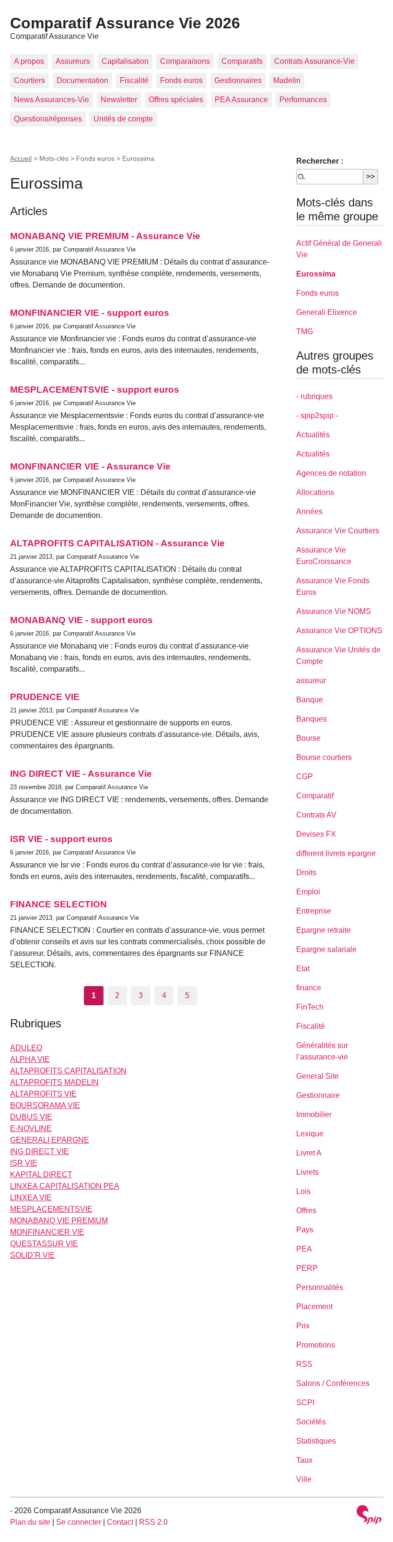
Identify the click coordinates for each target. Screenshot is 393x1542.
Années (309, 511)
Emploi (308, 892)
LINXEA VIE (31, 1197)
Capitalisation (125, 61)
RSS (304, 1364)
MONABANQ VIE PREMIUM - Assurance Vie (105, 236)
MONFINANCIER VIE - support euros (89, 313)
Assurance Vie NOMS (333, 611)
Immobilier (314, 1114)
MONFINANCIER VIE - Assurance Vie (90, 466)
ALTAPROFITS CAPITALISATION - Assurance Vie (117, 543)
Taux (304, 1460)
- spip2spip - (317, 415)
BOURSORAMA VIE (45, 1105)
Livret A (309, 1153)
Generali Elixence (326, 312)
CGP (304, 776)
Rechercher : (319, 161)
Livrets (307, 1172)
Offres (306, 1210)
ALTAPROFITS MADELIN (54, 1082)
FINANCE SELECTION (58, 904)
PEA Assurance (241, 100)
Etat (303, 968)
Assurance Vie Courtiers (337, 531)
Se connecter (78, 1522)
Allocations (315, 492)
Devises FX (316, 834)
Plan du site (30, 1522)
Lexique (310, 1134)
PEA (304, 1249)
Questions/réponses (48, 119)
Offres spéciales (176, 100)
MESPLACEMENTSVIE (51, 1209)
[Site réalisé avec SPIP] (369, 1516)
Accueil (21, 158)
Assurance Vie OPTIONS (339, 630)
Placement (314, 1306)
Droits (306, 872)
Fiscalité (134, 80)
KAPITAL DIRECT (41, 1174)
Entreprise (313, 911)
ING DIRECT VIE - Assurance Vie (81, 774)
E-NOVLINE (31, 1128)
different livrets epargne (336, 853)
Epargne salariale (326, 949)
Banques (311, 719)
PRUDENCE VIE (45, 697)
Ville (304, 1479)
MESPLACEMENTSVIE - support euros (94, 390)
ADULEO (26, 1048)
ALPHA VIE (30, 1059)
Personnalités (319, 1287)
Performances (303, 100)
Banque (309, 700)
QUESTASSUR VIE (44, 1244)
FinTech (310, 1007)
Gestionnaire (318, 1095)
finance (308, 988)
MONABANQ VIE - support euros (81, 620)
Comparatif (315, 796)
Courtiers (29, 80)
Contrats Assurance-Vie (314, 61)
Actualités (313, 435)
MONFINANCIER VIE (47, 1232)
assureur (311, 680)
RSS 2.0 (153, 1522)
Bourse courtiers (324, 757)
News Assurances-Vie (51, 100)
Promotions (315, 1345)
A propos (29, 61)
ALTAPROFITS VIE (43, 1094)
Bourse (308, 738)
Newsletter (119, 100)
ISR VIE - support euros (61, 839)
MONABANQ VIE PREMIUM (59, 1221)
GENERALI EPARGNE (49, 1140)
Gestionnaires (238, 80)
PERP (307, 1268)
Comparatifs (242, 61)
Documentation (82, 80)
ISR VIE (23, 1163)
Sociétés (311, 1422)
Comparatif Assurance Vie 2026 (125, 23)
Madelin (287, 80)
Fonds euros (181, 80)
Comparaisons (185, 61)
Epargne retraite (323, 930)
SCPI (305, 1402)
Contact (120, 1522)
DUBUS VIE (31, 1117)
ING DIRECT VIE (39, 1151)
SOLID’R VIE (32, 1255)
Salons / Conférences (333, 1383)
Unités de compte (123, 119)
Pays (304, 1230)
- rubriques (314, 396)
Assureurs (73, 61)
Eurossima (315, 274)
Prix (303, 1326)
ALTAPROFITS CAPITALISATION (68, 1071)
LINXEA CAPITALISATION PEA (64, 1186)
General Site (317, 1076)
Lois (303, 1191)
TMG (304, 331)
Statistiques (316, 1441)
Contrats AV (316, 815)
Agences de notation (331, 473)
